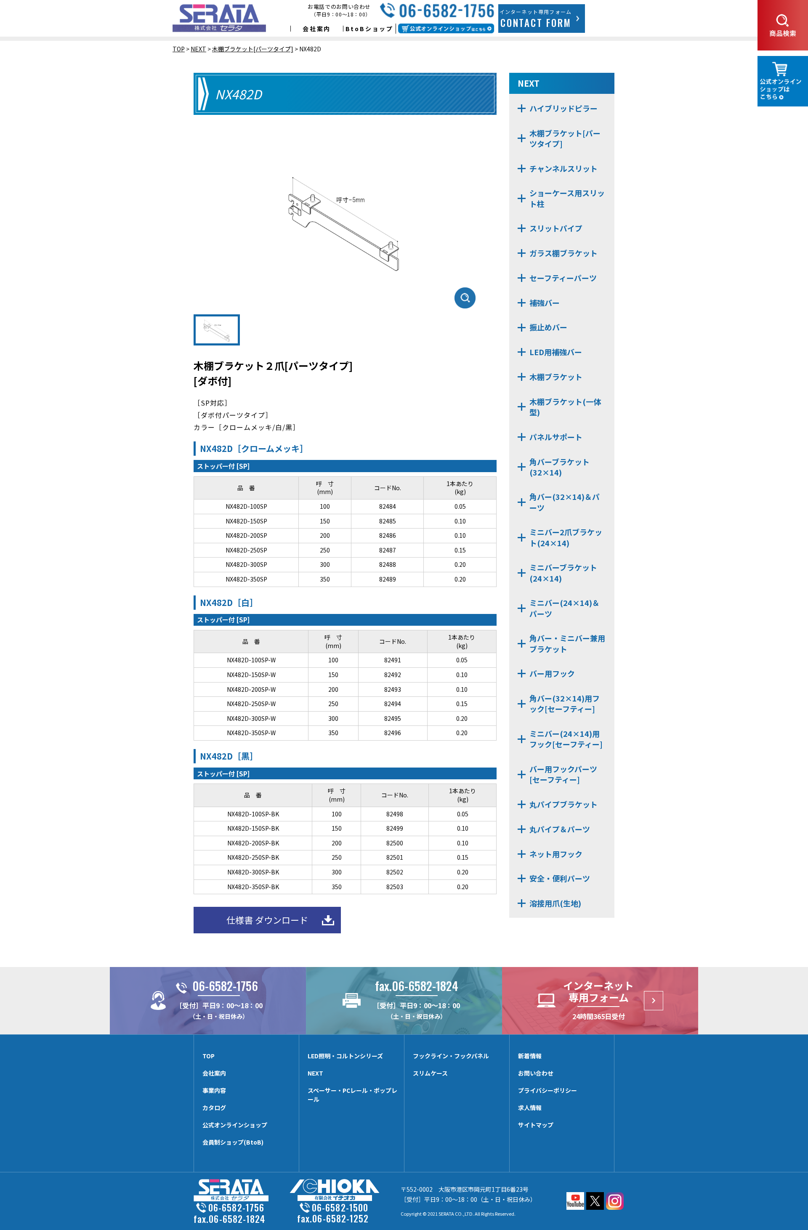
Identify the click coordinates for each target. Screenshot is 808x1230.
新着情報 (530, 1056)
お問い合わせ (535, 1073)
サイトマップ (535, 1125)
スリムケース (430, 1073)
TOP (208, 1056)
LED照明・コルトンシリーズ (345, 1056)
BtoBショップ (369, 29)
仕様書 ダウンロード (267, 920)
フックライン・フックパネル (451, 1056)
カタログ (214, 1107)
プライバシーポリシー (547, 1090)
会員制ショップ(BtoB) (232, 1142)
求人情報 (530, 1107)
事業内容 (214, 1090)
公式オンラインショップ (234, 1125)
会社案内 (317, 29)
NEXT (315, 1073)
